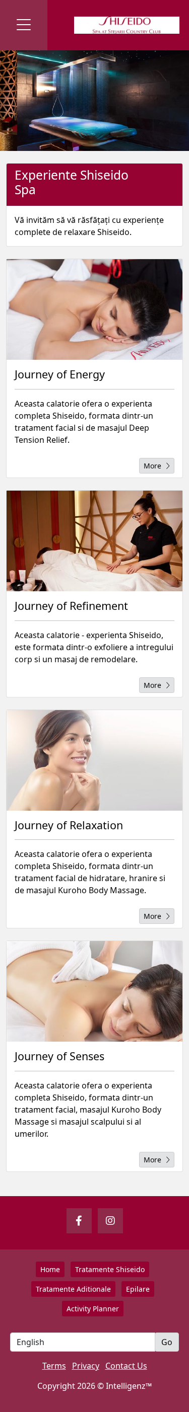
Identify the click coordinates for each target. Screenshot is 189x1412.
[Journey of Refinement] (94, 541)
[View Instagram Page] (110, 1220)
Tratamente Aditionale (73, 1289)
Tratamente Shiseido (110, 1269)
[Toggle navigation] (23, 25)
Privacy (85, 1365)
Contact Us (126, 1365)
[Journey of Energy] (94, 309)
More (152, 465)
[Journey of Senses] (94, 991)
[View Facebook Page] (79, 1220)
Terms (54, 1365)
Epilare (138, 1289)
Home (50, 1269)
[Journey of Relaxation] (94, 760)
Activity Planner (93, 1308)
